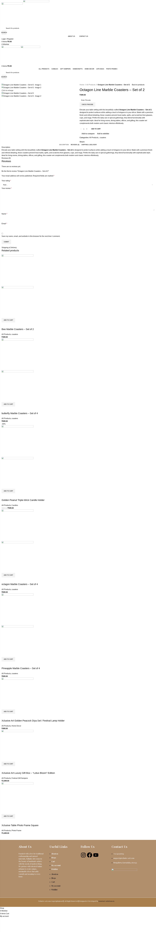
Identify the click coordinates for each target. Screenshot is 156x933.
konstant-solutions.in (106, 901)
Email (4, 223)
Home (82, 85)
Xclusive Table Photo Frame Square (20, 825)
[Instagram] (83, 855)
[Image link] (124, 870)
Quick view (10, 325)
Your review (7, 188)
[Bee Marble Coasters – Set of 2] (17, 270)
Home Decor (16, 726)
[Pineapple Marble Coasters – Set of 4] (17, 609)
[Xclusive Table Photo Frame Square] (17, 798)
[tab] (64, 145)
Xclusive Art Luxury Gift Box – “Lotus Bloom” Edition (28, 773)
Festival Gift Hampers (20, 778)
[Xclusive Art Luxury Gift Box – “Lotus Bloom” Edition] (17, 746)
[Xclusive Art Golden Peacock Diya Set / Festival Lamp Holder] (17, 693)
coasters (103, 137)
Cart (53, 861)
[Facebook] (89, 855)
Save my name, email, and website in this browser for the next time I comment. (31, 236)
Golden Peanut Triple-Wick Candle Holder (23, 500)
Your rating (6, 181)
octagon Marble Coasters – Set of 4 (20, 584)
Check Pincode (87, 104)
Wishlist (54, 869)
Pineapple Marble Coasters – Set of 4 (21, 668)
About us (54, 854)
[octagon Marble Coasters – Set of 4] (17, 525)
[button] (8, 320)
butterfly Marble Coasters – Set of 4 (20, 413)
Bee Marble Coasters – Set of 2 (18, 329)
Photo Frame (16, 830)
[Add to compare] (4, 325)
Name (4, 214)
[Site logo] (12, 13)
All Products (90, 85)
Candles (15, 505)
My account (56, 865)
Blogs (53, 858)
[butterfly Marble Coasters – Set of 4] (17, 354)
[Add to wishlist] (15, 325)
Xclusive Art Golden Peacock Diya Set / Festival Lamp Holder (33, 720)
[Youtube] (95, 855)
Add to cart (96, 129)
